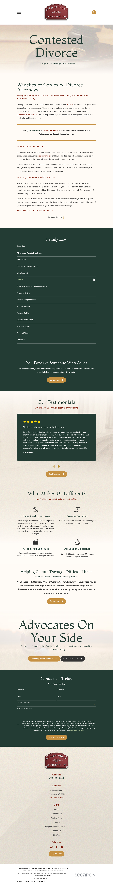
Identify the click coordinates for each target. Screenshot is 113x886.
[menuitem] (56, 246)
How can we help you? (24, 709)
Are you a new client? (24, 703)
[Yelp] (61, 847)
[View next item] (59, 466)
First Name (20, 690)
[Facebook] (56, 847)
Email (59, 696)
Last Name (60, 690)
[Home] (56, 12)
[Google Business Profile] (51, 847)
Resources (56, 822)
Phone (19, 696)
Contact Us (56, 830)
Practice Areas (56, 818)
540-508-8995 (56, 777)
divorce (70, 104)
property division (44, 156)
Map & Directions (56, 797)
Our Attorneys (56, 813)
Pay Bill (54, 853)
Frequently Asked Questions (56, 826)
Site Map (56, 835)
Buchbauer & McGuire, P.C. (27, 114)
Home (56, 809)
